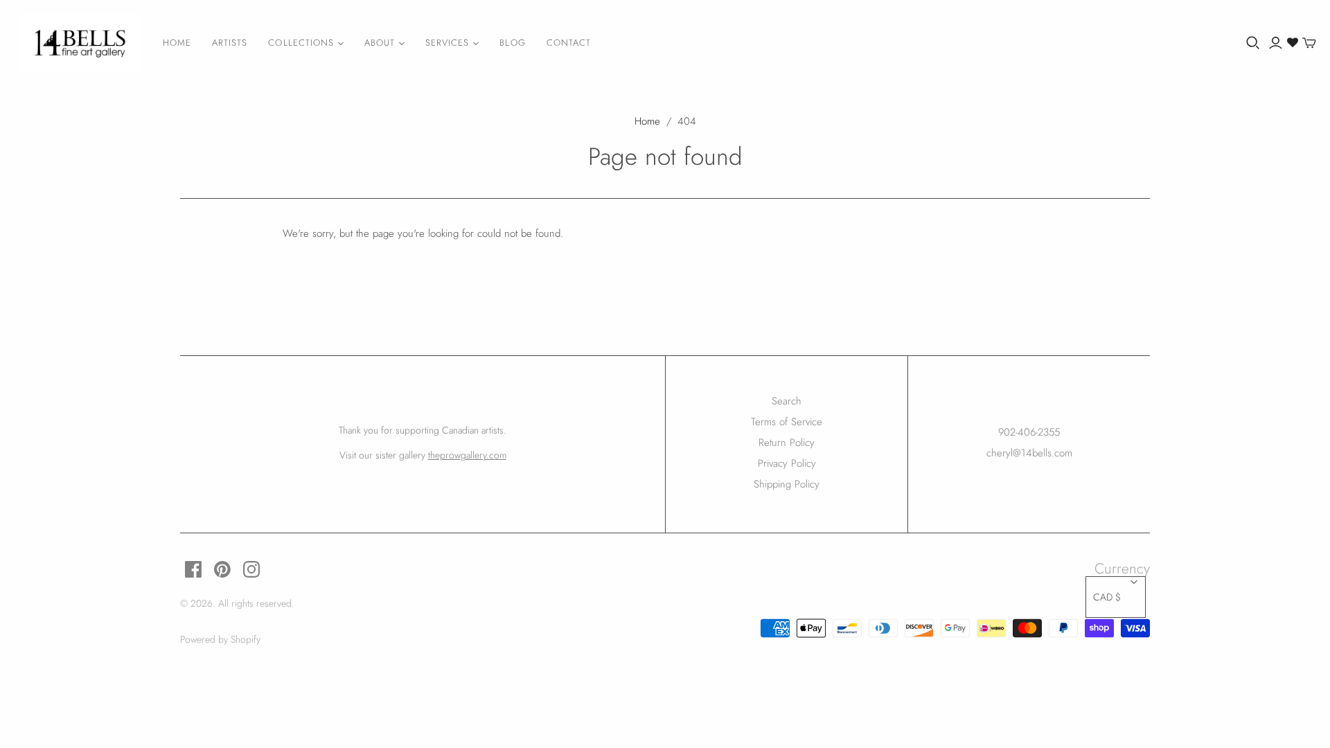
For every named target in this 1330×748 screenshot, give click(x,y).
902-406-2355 (1029, 432)
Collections (300, 42)
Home (177, 42)
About (379, 42)
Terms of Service (786, 421)
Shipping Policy (786, 484)
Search (786, 401)
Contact (569, 42)
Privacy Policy (787, 463)
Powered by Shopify (220, 639)
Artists (229, 42)
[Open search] (1253, 43)
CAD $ (1107, 597)
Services (447, 42)
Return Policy (787, 442)
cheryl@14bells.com (1029, 453)
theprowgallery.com (467, 455)
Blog (512, 42)
